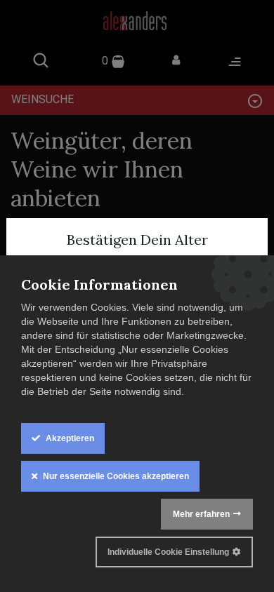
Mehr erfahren (201, 514)
